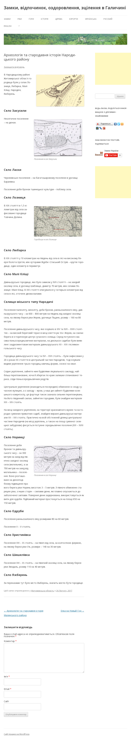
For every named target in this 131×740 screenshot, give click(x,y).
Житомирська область (42, 590)
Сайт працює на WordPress (16, 734)
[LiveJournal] (100, 128)
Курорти (73, 19)
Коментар (10, 641)
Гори (31, 19)
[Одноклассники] (122, 124)
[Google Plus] (104, 128)
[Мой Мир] (97, 128)
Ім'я (7, 676)
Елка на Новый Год (72, 610)
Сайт (6, 701)
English (8, 26)
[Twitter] (118, 124)
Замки (7, 19)
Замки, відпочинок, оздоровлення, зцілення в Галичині (65, 8)
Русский (108, 19)
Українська (90, 19)
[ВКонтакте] (115, 124)
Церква (58, 19)
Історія (44, 19)
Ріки (20, 19)
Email (7, 688)
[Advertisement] (113, 69)
